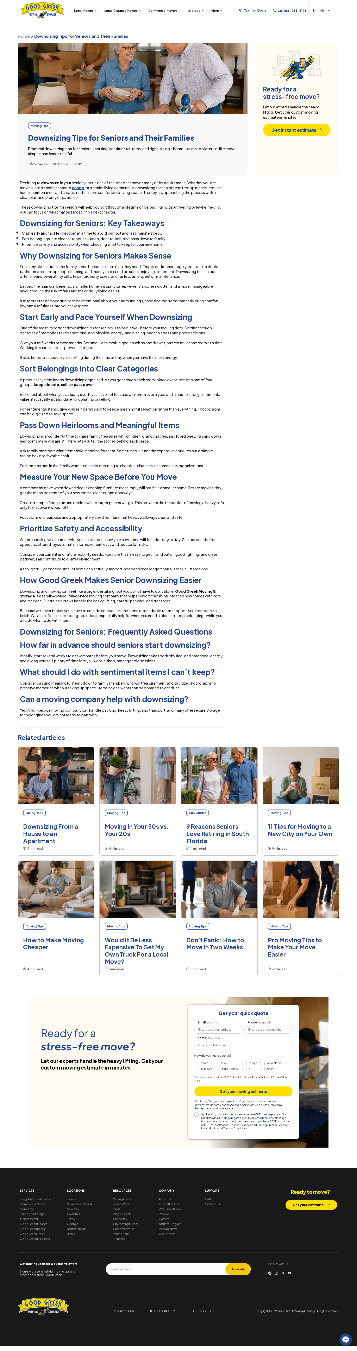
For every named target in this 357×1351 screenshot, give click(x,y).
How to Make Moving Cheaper (53, 943)
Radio (204, 1063)
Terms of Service (281, 1077)
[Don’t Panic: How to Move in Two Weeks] (219, 889)
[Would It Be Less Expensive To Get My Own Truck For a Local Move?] (138, 889)
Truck (224, 1063)
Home (24, 36)
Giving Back (34, 813)
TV (249, 1068)
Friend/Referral (230, 1068)
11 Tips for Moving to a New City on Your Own (300, 830)
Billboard (206, 1068)
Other (269, 1068)
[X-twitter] (283, 1273)
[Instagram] (276, 1273)
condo (78, 187)
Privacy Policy (259, 1077)
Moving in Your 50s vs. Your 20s (137, 830)
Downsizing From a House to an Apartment (50, 833)
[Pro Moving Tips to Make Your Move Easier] (301, 889)
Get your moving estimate (243, 1091)
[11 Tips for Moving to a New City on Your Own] (301, 775)
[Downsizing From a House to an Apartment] (56, 775)
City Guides (197, 813)
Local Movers (83, 10)
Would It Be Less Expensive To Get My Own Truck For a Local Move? (136, 950)
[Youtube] (289, 1273)
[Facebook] (270, 1273)
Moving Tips (116, 813)
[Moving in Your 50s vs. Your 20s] (138, 775)
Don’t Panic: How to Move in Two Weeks (215, 943)
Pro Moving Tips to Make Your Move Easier (295, 947)
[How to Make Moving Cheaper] (56, 889)
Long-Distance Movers (120, 10)
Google (252, 1063)
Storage (194, 10)
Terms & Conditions (235, 1128)
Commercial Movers (162, 10)
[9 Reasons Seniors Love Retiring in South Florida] (219, 775)
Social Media (273, 1063)
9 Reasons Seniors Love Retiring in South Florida (217, 833)
